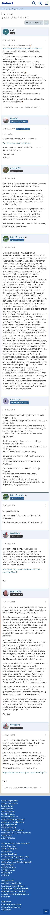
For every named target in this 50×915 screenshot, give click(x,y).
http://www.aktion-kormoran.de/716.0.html (21, 48)
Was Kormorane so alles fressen (16, 143)
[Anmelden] (40, 3)
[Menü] (46, 3)
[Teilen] (46, 22)
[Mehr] (45, 40)
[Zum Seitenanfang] (46, 911)
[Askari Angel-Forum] (7, 3)
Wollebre (26, 787)
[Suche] (33, 3)
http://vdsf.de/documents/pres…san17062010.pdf (24, 772)
